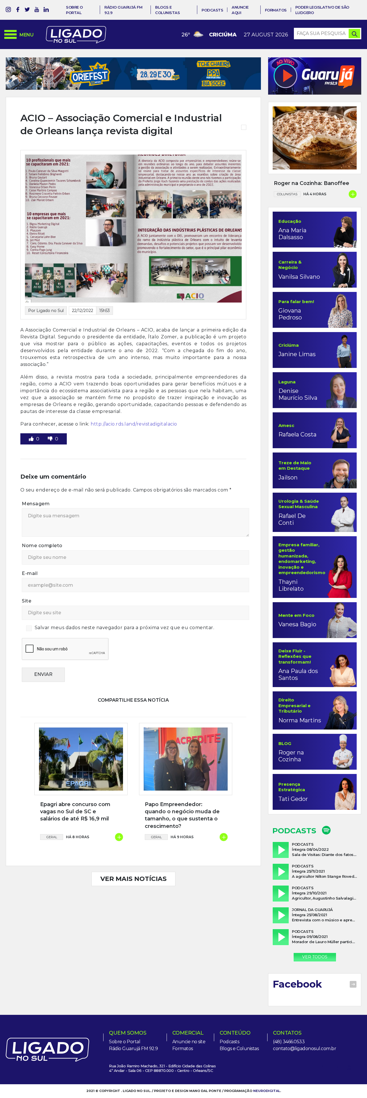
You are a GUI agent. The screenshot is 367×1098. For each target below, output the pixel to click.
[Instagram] (8, 10)
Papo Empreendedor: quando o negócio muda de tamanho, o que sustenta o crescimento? (182, 815)
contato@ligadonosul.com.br (304, 1048)
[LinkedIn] (46, 10)
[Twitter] (27, 10)
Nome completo (42, 545)
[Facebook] (17, 10)
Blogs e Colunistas (239, 1048)
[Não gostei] (51, 439)
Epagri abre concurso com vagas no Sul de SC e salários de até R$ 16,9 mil (75, 811)
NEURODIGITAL (266, 1091)
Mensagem (36, 503)
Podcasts (212, 10)
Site (26, 601)
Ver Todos (314, 956)
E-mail (30, 573)
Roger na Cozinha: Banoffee (311, 183)
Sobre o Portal (124, 1041)
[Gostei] (32, 439)
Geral (51, 837)
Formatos (276, 10)
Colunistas (287, 194)
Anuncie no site (189, 1041)
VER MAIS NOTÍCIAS (133, 879)
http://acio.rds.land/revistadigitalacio (134, 424)
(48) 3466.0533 (288, 1041)
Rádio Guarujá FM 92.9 (133, 1048)
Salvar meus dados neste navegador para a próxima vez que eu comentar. (124, 627)
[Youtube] (36, 10)
